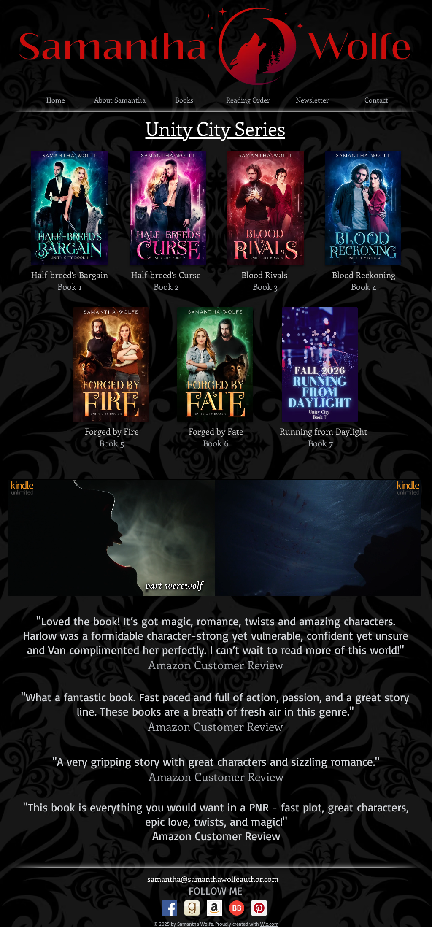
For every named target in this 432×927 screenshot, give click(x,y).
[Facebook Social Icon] (169, 908)
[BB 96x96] (236, 908)
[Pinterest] (259, 908)
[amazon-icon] (214, 908)
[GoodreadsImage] (192, 908)
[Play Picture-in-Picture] (395, 584)
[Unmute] (239, 584)
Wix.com (269, 924)
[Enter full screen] (410, 584)
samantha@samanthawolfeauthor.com (212, 879)
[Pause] (225, 584)
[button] (184, 100)
